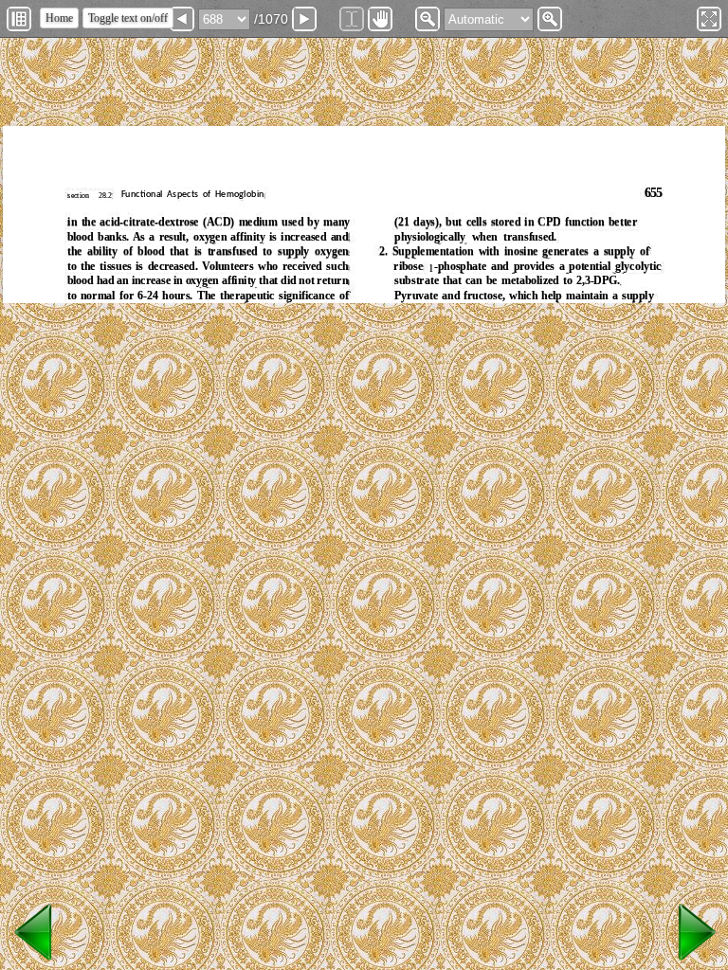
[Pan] (380, 19)
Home (59, 18)
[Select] (351, 19)
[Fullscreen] (709, 19)
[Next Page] (304, 19)
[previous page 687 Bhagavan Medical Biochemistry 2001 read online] (34, 961)
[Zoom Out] (427, 19)
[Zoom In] (549, 19)
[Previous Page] (182, 19)
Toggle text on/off (128, 18)
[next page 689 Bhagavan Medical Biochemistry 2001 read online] (694, 961)
